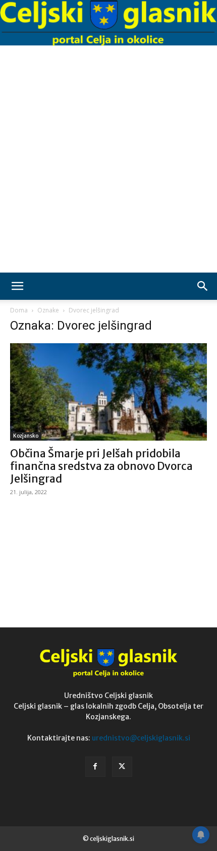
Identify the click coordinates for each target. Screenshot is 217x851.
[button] (17, 286)
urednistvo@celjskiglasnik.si (141, 737)
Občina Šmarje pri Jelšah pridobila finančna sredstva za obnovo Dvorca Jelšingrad (101, 466)
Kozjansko (25, 436)
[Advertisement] (108, 159)
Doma (19, 310)
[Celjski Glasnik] (108, 23)
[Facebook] (95, 767)
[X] (122, 767)
